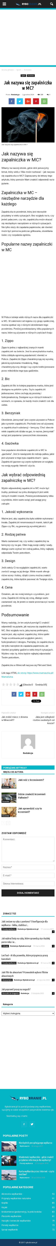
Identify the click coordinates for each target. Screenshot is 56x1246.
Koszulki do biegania (10, 993)
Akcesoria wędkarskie (11, 1193)
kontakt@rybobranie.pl (39, 1116)
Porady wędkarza (9, 929)
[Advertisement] (28, 37)
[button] (52, 4)
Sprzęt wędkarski (9, 1229)
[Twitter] (32, 1124)
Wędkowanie (24, 1146)
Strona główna (7, 70)
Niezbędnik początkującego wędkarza (35, 1142)
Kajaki (4, 1207)
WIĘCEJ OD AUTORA (13, 772)
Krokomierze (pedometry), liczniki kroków (21, 1211)
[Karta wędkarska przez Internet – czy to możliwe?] (8, 1175)
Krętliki (4, 1202)
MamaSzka (7, 676)
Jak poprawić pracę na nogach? (15, 989)
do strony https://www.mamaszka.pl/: (35, 673)
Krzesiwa (31, 76)
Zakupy (5, 946)
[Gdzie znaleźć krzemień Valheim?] (8, 798)
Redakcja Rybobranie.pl (28, 929)
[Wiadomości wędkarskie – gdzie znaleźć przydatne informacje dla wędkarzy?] (8, 1161)
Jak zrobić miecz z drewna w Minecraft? (14, 718)
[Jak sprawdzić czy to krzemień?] (8, 812)
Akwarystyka (7, 980)
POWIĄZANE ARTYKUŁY (15, 768)
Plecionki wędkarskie (11, 1216)
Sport (23, 76)
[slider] (10, 684)
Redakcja (15, 94)
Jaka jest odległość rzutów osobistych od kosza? (44, 720)
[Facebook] (24, 1124)
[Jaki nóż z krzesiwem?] (8, 783)
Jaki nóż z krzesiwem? (31, 779)
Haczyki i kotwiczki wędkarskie (16, 1220)
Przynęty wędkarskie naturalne (16, 1198)
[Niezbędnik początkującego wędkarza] (8, 1146)
